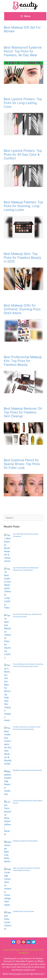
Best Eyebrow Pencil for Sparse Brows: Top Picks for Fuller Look (22, 464)
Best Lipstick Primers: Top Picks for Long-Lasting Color (23, 103)
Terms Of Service (34, 950)
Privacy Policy (19, 950)
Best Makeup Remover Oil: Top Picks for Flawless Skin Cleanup (23, 412)
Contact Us (23, 952)
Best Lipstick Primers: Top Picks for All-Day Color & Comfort (23, 154)
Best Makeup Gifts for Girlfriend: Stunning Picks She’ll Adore (22, 309)
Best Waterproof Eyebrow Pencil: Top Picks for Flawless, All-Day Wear (23, 51)
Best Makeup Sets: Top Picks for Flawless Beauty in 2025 (22, 257)
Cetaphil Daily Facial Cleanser (23, 911)
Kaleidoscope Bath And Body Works (25, 841)
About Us (8, 950)
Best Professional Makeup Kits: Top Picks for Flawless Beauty (23, 360)
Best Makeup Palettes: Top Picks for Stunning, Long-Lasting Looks (23, 206)
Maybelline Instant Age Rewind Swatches (27, 770)
